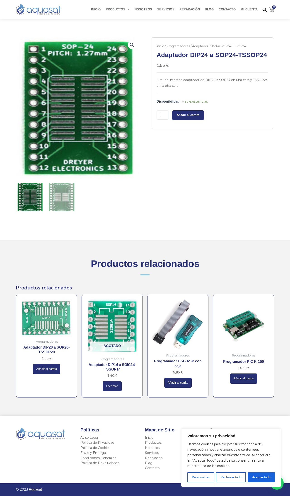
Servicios (166, 9)
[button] (132, 45)
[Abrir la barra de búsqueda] (264, 10)
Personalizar (201, 477)
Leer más (112, 386)
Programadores (178, 46)
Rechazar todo (231, 477)
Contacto (227, 9)
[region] (231, 458)
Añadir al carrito (188, 115)
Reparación (189, 9)
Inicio (96, 9)
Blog (209, 9)
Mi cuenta (249, 9)
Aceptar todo (261, 477)
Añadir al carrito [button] (46, 369)
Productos (116, 9)
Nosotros (143, 9)
